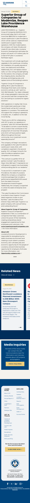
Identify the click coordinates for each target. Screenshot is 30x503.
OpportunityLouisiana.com (11, 253)
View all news (6, 275)
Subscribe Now (16, 449)
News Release (15, 11)
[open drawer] (26, 6)
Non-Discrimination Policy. (15, 488)
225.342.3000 (19, 476)
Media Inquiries (15, 364)
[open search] (26, 2)
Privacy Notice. (4, 488)
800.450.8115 (10, 476)
